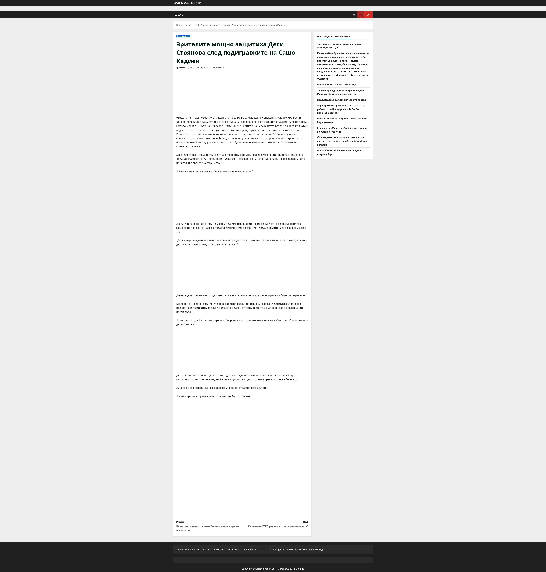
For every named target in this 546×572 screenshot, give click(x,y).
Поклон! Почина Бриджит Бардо (336, 84)
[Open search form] (354, 15)
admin (182, 67)
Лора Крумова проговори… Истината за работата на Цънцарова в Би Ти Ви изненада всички (341, 109)
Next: (278, 524)
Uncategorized (183, 36)
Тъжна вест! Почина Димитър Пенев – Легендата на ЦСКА (340, 45)
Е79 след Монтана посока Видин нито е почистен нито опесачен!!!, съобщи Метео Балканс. (342, 141)
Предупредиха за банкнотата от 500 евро (341, 99)
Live (368, 14)
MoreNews (283, 568)
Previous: (207, 526)
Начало (178, 14)
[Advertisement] (242, 91)
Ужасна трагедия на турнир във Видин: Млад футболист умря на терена (341, 92)
